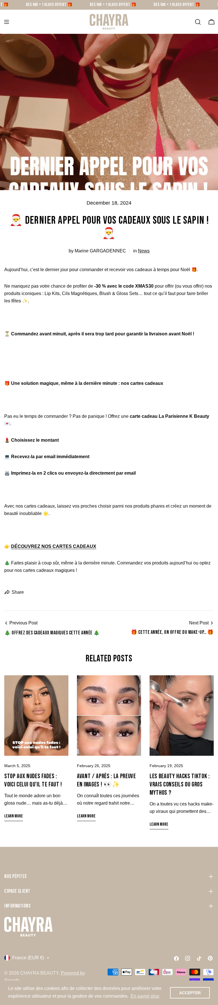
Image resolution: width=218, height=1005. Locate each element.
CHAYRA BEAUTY (39, 973)
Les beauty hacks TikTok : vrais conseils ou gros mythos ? (180, 785)
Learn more (13, 816)
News (144, 250)
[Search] (198, 22)
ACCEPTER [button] (190, 993)
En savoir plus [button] (145, 996)
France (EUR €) (28, 957)
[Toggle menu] (6, 22)
